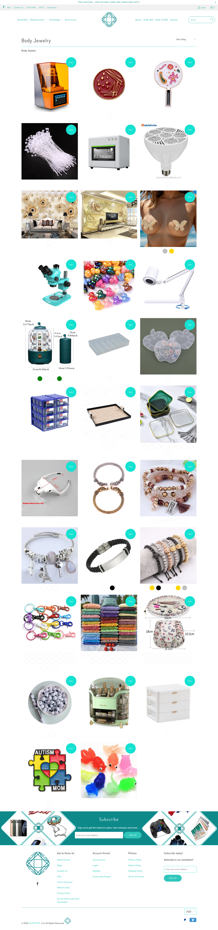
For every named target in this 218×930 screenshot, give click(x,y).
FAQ (59, 876)
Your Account (99, 860)
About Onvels (63, 860)
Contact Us (18, 7)
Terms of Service (136, 876)
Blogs (59, 865)
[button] (38, 19)
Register (97, 871)
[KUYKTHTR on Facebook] (3, 7)
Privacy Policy (63, 893)
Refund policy (63, 887)
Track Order (31, 7)
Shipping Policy (135, 871)
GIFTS (41, 7)
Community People (101, 876)
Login (203, 7)
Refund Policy (134, 865)
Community (52, 7)
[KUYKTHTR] (109, 20)
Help (9, 7)
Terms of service (65, 882)
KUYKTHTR (34, 923)
